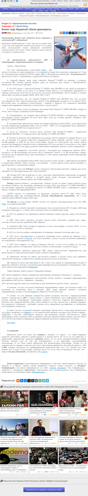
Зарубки (59, 0)
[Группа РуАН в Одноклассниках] (8, 1)
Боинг (43, 481)
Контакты (85, 0)
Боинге (34, 292)
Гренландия (81, 13)
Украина (64, 9)
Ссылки (53, 0)
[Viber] (76, 33)
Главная (5, 9)
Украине (27, 312)
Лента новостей (39, 9)
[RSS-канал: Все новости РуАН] (85, 5)
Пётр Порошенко (32, 481)
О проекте (77, 0)
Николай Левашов (42, 16)
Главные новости (16, 9)
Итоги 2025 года (49, 13)
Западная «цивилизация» (33, 387)
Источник (11, 323)
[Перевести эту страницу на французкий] (8, 33)
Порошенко (33, 267)
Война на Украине (17, 13)
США (34, 11)
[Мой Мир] (67, 33)
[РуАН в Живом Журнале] (14, 1)
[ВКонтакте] (64, 33)
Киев (5, 481)
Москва (74, 387)
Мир (46, 11)
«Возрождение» (38, 372)
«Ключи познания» (58, 368)
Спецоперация (61, 481)
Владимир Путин (63, 387)
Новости (28, 9)
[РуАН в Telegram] (17, 1)
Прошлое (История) (26, 16)
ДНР (77, 9)
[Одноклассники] (61, 33)
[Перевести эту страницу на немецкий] (5, 33)
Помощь (53, 11)
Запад (6, 387)
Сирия (40, 11)
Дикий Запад (15, 26)
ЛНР (82, 9)
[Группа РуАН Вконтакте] (2, 1)
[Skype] (47, 380)
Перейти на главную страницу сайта (44, 490)
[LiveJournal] (73, 33)
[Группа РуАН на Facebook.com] (5, 1)
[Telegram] (82, 33)
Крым (71, 9)
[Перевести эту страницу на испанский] (10, 33)
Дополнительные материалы (40, 0)
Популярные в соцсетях (60, 16)
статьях (44, 352)
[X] (70, 33)
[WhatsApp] (79, 33)
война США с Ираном (34, 13)
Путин (56, 9)
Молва (66, 0)
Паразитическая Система (19, 23)
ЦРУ (43, 74)
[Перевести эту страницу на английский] (3, 33)
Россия (49, 9)
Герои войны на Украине (66, 13)
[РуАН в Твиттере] (11, 1)
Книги (71, 0)
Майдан (50, 481)
